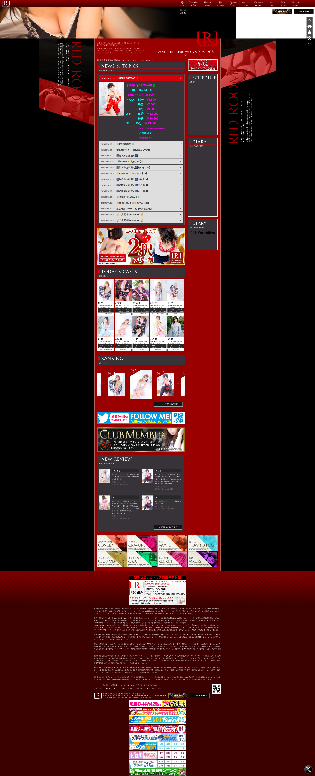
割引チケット (258, 3)
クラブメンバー (153, 685)
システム (233, 3)
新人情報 (193, 3)
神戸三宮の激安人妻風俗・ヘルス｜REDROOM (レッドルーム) (132, 697)
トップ (182, 3)
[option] (141, 384)
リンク (147, 688)
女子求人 (296, 3)
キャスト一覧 (221, 3)
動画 (271, 3)
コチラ (149, 695)
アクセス (245, 3)
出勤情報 (207, 3)
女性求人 (131, 688)
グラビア (98, 688)
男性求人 (139, 688)
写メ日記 (283, 3)
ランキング (107, 688)
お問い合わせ (184, 11)
